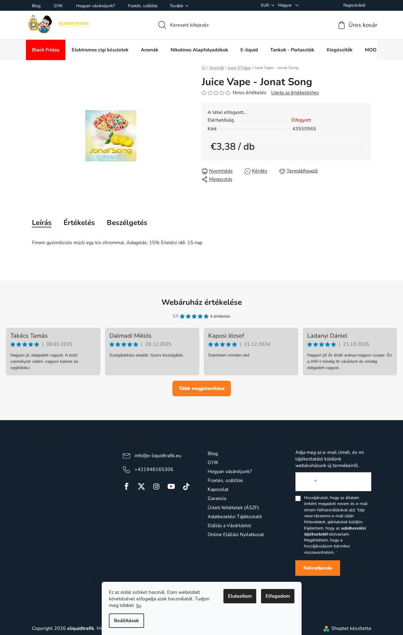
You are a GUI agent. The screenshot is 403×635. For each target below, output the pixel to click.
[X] (141, 486)
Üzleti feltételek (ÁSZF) (233, 507)
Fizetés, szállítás (143, 6)
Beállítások (126, 620)
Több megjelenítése (202, 388)
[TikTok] (186, 486)
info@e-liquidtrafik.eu (158, 455)
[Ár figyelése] (298, 171)
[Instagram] (156, 486)
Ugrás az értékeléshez (295, 92)
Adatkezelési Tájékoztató (235, 516)
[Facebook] (126, 486)
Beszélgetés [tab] (127, 222)
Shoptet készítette (351, 628)
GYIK (58, 6)
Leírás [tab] (42, 222)
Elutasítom (240, 596)
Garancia (217, 498)
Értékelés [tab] (79, 222)
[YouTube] (171, 486)
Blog (36, 6)
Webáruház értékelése (201, 302)
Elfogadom (277, 596)
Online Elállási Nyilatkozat (236, 534)
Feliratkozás (317, 568)
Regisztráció (354, 5)
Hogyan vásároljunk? (95, 6)
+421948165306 (154, 469)
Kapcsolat (218, 489)
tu (138, 605)
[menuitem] (45, 50)
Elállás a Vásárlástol (229, 525)
